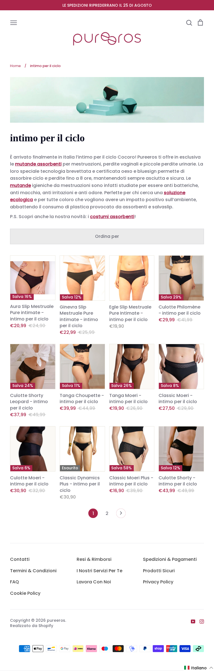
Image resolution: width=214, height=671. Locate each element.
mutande (20, 185)
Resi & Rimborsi (94, 559)
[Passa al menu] (13, 22)
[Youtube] (191, 621)
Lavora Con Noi (94, 582)
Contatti (20, 559)
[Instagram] (199, 621)
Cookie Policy (25, 593)
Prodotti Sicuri (159, 571)
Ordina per (107, 236)
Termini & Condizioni (33, 571)
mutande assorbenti (38, 164)
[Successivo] (121, 514)
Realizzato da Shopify (31, 625)
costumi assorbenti (112, 216)
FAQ (14, 582)
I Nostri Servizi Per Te (99, 571)
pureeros (56, 620)
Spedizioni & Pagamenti (170, 559)
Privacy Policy (158, 582)
